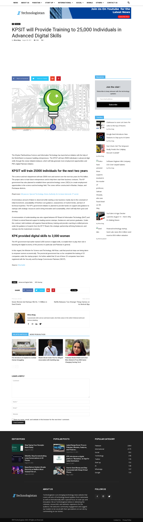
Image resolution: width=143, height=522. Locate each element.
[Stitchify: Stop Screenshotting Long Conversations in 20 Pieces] (17, 459)
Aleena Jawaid (102, 239)
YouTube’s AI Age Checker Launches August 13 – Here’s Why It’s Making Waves (118, 216)
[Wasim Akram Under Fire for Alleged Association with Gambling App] (51, 347)
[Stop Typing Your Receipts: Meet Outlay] (17, 448)
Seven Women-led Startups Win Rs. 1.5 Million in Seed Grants (29, 303)
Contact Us (112, 3)
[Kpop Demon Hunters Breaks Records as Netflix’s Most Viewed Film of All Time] (17, 470)
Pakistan (36, 3)
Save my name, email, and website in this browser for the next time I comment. (41, 419)
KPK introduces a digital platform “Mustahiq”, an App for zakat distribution (77, 459)
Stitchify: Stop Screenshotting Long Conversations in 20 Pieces (35, 458)
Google (97, 472)
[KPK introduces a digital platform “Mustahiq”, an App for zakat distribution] (59, 459)
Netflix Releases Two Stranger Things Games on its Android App (72, 303)
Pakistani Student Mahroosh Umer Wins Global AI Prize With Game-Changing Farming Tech (76, 360)
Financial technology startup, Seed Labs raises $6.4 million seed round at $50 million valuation (118, 232)
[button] (128, 2)
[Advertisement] (71, 58)
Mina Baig (17, 40)
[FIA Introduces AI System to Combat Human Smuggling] (24, 347)
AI (95, 466)
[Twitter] (41, 324)
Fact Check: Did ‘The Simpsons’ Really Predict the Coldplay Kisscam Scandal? (117, 149)
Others (99, 3)
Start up (49, 3)
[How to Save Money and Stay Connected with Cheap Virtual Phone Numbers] (59, 470)
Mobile (90, 3)
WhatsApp (98, 469)
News (15, 3)
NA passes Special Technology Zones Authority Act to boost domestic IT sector (50, 194)
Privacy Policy (127, 520)
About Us (25, 3)
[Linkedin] (37, 324)
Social (79, 3)
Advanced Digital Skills (26, 282)
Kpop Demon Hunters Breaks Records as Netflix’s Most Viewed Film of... (35, 469)
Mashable (21, 265)
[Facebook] (29, 324)
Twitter (97, 459)
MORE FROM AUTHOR (37, 334)
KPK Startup (38, 282)
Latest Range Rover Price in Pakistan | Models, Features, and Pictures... (76, 447)
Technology (99, 456)
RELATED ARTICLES (20, 334)
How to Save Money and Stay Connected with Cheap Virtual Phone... (77, 470)
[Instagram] (33, 324)
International (64, 3)
